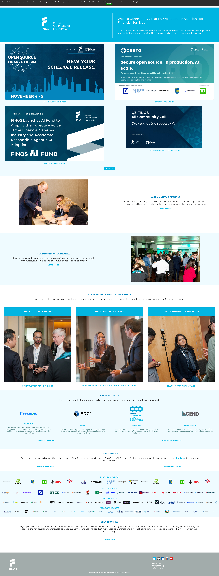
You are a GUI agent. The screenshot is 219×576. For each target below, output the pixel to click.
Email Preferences (125, 572)
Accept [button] (109, 3)
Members (180, 458)
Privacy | (91, 572)
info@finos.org (158, 566)
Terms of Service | (99, 572)
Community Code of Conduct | (112, 572)
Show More (109, 168)
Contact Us (156, 563)
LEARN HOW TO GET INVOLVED (181, 386)
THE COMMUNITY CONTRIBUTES (181, 311)
